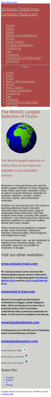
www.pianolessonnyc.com (19, 341)
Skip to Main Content (9, 2)
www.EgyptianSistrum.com (20, 322)
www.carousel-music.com (19, 263)
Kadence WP (8, 394)
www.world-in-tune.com (18, 291)
